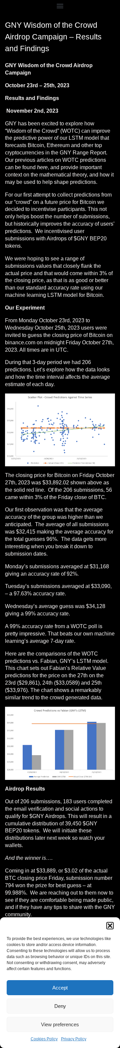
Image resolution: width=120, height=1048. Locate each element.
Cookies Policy (44, 1039)
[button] (110, 925)
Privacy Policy (73, 1039)
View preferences (60, 1024)
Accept (60, 988)
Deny (60, 1006)
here (42, 167)
